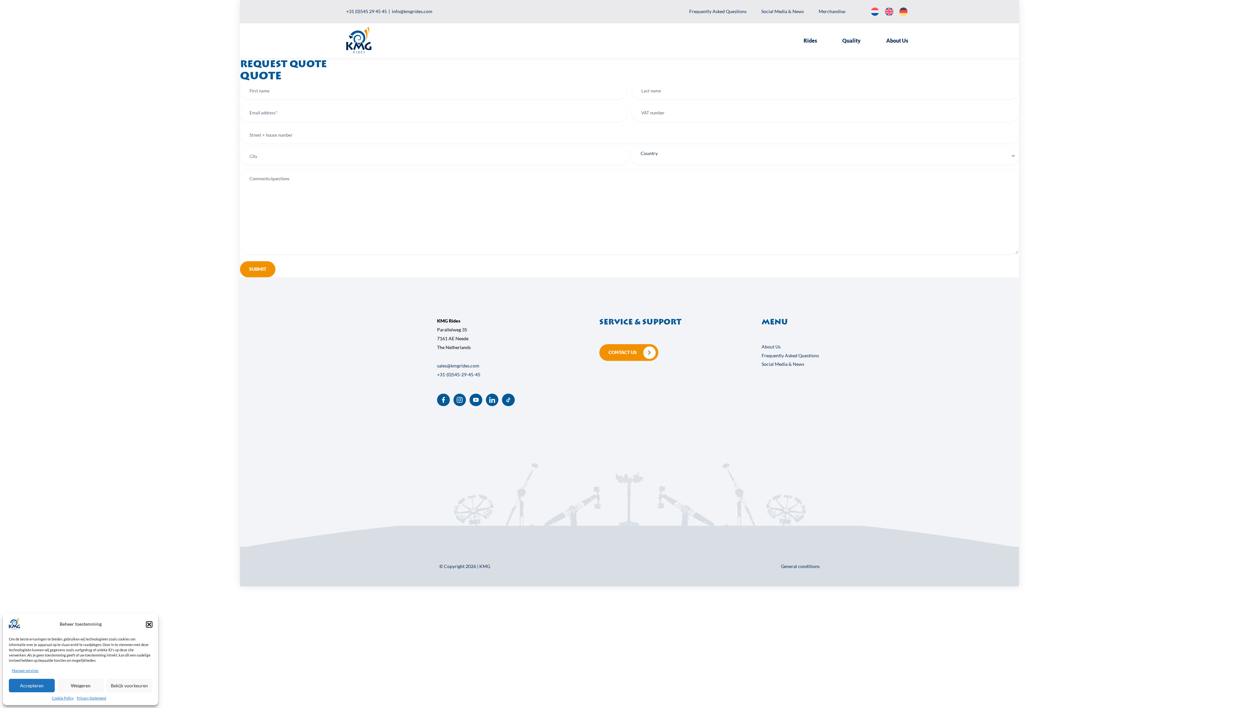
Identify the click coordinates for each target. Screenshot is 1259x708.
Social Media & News (782, 11)
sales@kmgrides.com (458, 365)
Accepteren (32, 685)
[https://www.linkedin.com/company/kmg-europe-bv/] (492, 400)
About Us (897, 40)
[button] (149, 624)
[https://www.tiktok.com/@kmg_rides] (508, 400)
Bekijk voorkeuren (129, 685)
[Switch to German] (903, 11)
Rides (810, 40)
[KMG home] (358, 51)
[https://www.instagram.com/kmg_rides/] (459, 400)
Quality (851, 40)
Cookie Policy (63, 698)
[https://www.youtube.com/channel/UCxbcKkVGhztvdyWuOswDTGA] (476, 400)
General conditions (800, 566)
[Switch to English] (889, 11)
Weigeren (80, 685)
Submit (257, 269)
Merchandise (832, 11)
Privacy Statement (91, 698)
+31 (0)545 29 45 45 (366, 11)
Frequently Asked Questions (718, 11)
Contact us (623, 352)
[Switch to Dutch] (875, 11)
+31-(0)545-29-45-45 (458, 374)
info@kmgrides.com (412, 11)
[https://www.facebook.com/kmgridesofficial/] (443, 400)
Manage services (25, 670)
